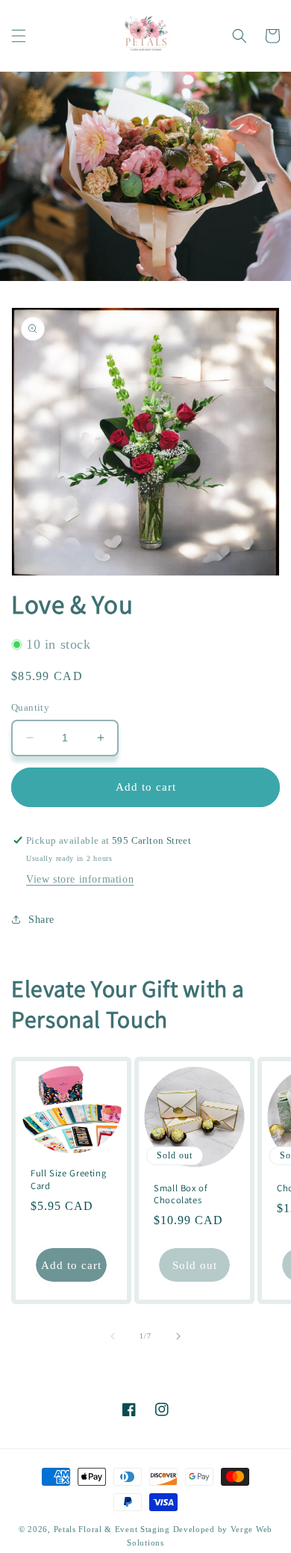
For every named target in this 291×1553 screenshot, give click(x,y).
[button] (18, 35)
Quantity (30, 707)
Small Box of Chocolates (181, 1194)
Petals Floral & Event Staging (113, 1529)
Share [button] (41, 919)
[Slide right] (178, 1336)
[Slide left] (112, 1336)
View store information (80, 879)
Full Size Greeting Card (68, 1180)
